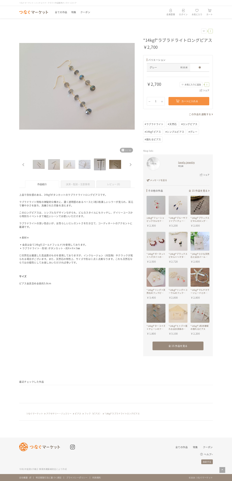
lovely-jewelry (186, 162)
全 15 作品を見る (198, 190)
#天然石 (172, 124)
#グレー (193, 131)
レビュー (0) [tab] (113, 184)
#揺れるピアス (153, 139)
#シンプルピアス (174, 131)
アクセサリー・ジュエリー (59, 413)
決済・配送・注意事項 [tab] (78, 184)
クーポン (85, 12)
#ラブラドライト (154, 124)
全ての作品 (61, 12)
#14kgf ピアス (153, 131)
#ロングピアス (189, 124)
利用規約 (96, 477)
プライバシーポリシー (77, 477)
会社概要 (23, 477)
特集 (73, 12)
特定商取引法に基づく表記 (48, 477)
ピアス (78, 413)
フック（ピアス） (92, 413)
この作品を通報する (200, 114)
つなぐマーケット (34, 413)
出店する (207, 461)
